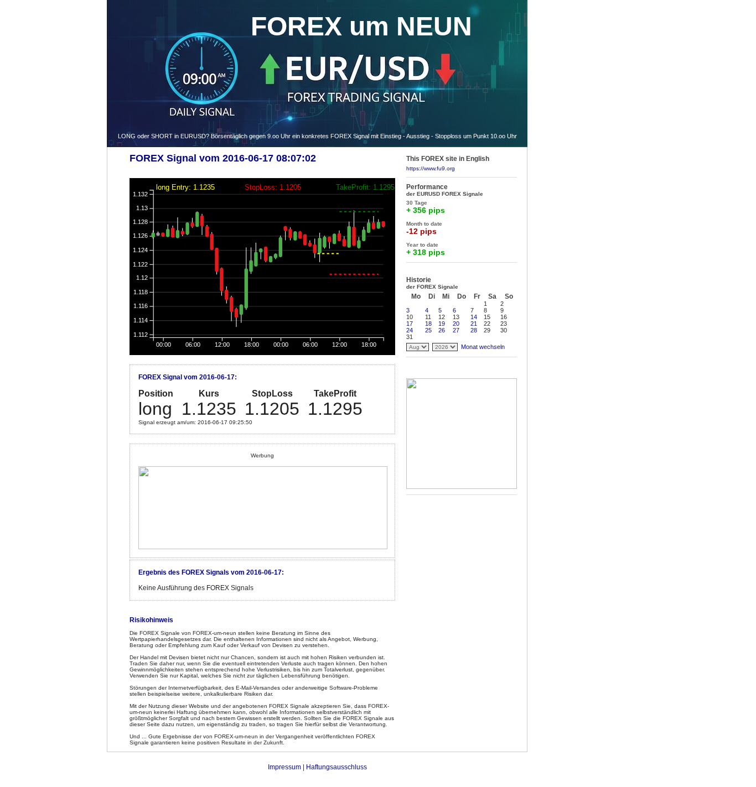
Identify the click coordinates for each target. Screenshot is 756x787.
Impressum (284, 767)
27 (456, 330)
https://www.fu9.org (430, 168)
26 (441, 330)
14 (473, 317)
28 (473, 330)
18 (428, 323)
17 (409, 323)
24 (409, 330)
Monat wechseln (483, 346)
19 (441, 323)
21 (473, 323)
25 (428, 330)
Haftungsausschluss (336, 767)
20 (456, 323)
